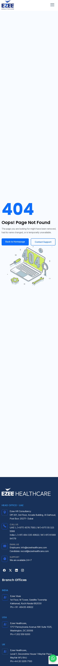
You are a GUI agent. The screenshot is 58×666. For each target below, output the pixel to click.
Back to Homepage (15, 241)
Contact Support (43, 242)
